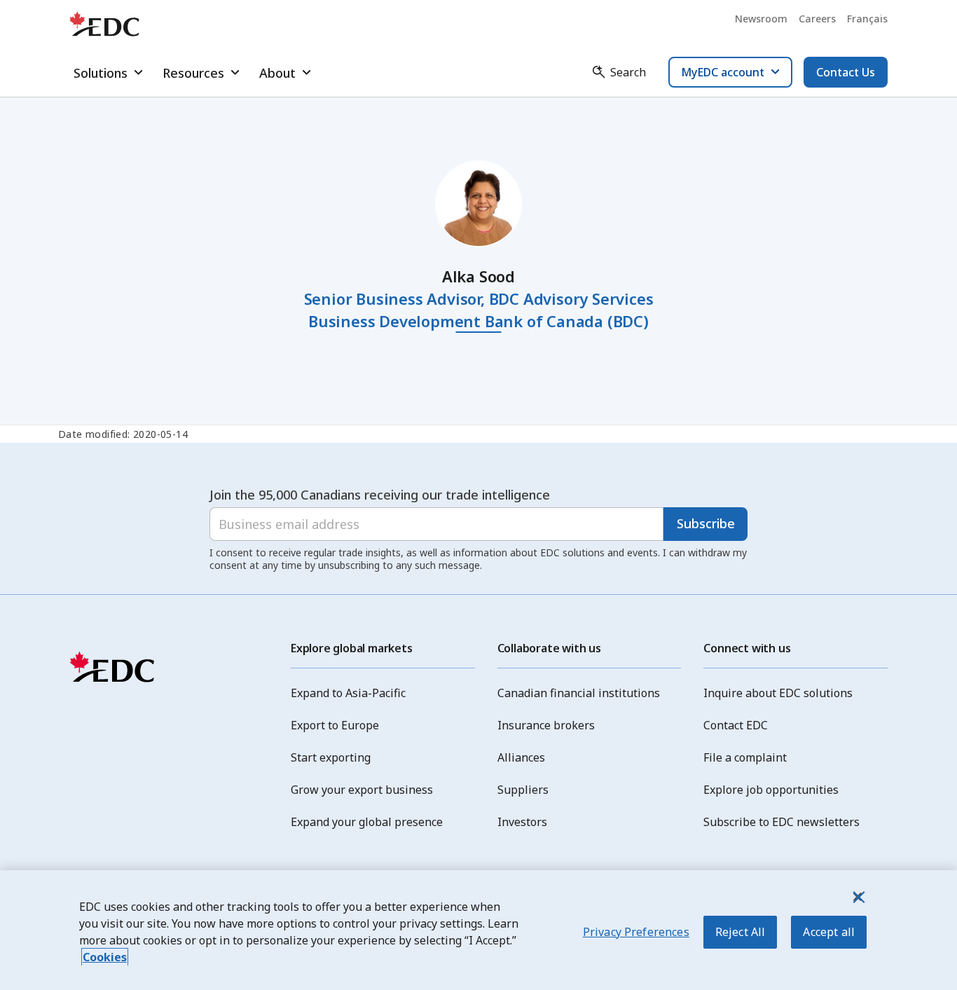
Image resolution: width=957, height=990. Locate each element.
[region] (478, 930)
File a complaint (745, 757)
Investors (522, 822)
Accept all (829, 932)
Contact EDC (735, 725)
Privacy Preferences (636, 932)
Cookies (105, 957)
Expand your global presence (367, 822)
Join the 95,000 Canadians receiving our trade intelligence (379, 495)
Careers (817, 18)
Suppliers (523, 789)
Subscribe (706, 523)
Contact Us (845, 72)
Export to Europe (335, 725)
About (277, 72)
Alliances (521, 757)
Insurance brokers (546, 725)
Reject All (740, 932)
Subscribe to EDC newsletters (781, 822)
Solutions (101, 72)
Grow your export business (362, 789)
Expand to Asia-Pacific (348, 693)
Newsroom (761, 18)
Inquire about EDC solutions (778, 693)
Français (867, 18)
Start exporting (331, 757)
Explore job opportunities (771, 789)
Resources (193, 72)
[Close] (857, 896)
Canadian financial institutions (578, 693)
